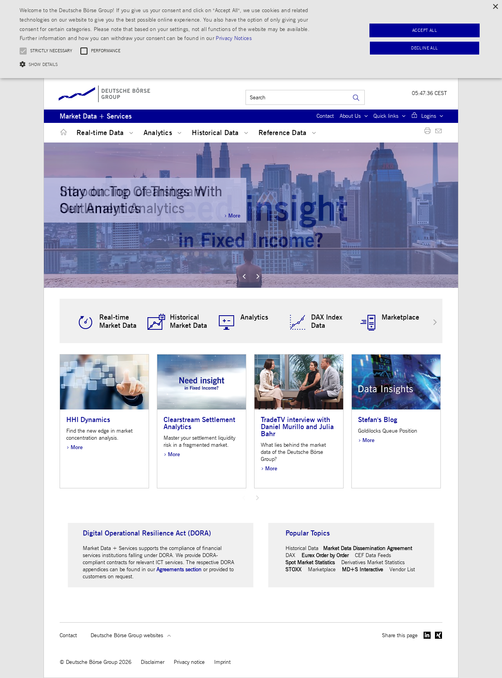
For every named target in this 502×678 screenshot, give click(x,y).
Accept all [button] (424, 30)
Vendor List (402, 569)
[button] (170, 64)
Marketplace (400, 317)
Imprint (222, 662)
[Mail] (438, 132)
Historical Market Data (188, 321)
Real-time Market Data (117, 321)
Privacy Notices (234, 38)
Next (257, 276)
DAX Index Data (326, 321)
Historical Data (216, 133)
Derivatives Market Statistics (373, 562)
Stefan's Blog (377, 420)
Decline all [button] (424, 48)
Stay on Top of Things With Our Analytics (141, 200)
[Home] (61, 132)
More (234, 215)
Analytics (159, 133)
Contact (325, 116)
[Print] (427, 132)
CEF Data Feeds (373, 555)
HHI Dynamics (88, 420)
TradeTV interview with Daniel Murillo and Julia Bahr (297, 427)
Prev (244, 276)
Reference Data (283, 133)
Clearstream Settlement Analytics (199, 423)
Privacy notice (189, 662)
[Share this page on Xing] (438, 635)
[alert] (251, 39)
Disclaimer (152, 662)
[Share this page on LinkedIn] (427, 635)
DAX (290, 555)
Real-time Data (101, 133)
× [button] (495, 7)
